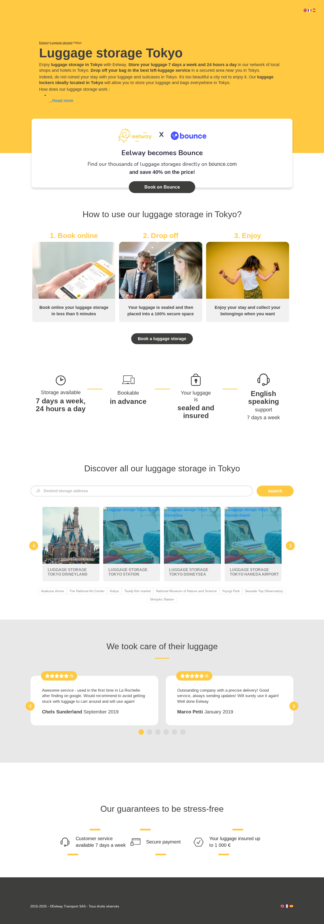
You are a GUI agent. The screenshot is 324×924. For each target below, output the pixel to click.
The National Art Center (87, 591)
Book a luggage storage (162, 338)
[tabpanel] (94, 700)
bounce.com (223, 164)
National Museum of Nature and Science (186, 591)
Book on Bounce (162, 187)
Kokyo (114, 591)
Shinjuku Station (162, 599)
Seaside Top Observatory (264, 591)
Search (275, 491)
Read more (62, 100)
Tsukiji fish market (137, 591)
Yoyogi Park (231, 591)
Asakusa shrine (52, 591)
